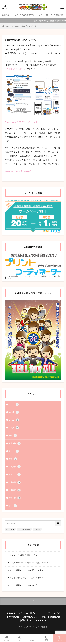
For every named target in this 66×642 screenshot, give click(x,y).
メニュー (33, 640)
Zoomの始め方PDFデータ (25, 26)
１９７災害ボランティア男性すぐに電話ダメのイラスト (29, 562)
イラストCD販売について (23, 15)
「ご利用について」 (14, 69)
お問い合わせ (26, 620)
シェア (19, 640)
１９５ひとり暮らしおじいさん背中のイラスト (25, 577)
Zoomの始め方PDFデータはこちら (21, 122)
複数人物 (14, 498)
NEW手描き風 (57, 15)
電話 (46, 640)
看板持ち (14, 474)
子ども (13, 451)
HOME (8, 26)
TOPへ (59, 640)
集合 (12, 505)
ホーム (6, 640)
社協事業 (14, 482)
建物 (12, 459)
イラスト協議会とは (50, 616)
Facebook (41, 620)
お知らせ (6, 15)
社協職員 (14, 490)
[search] (58, 523)
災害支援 (14, 466)
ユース (13, 428)
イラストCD (10, 529)
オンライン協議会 (24, 529)
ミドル (13, 420)
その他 (13, 412)
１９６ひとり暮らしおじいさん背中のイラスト (25, 570)
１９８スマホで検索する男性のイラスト (22, 555)
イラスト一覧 (42, 15)
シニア (13, 404)
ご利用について (30, 616)
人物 (12, 435)
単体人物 (14, 443)
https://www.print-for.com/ (18, 170)
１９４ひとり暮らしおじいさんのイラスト (23, 585)
